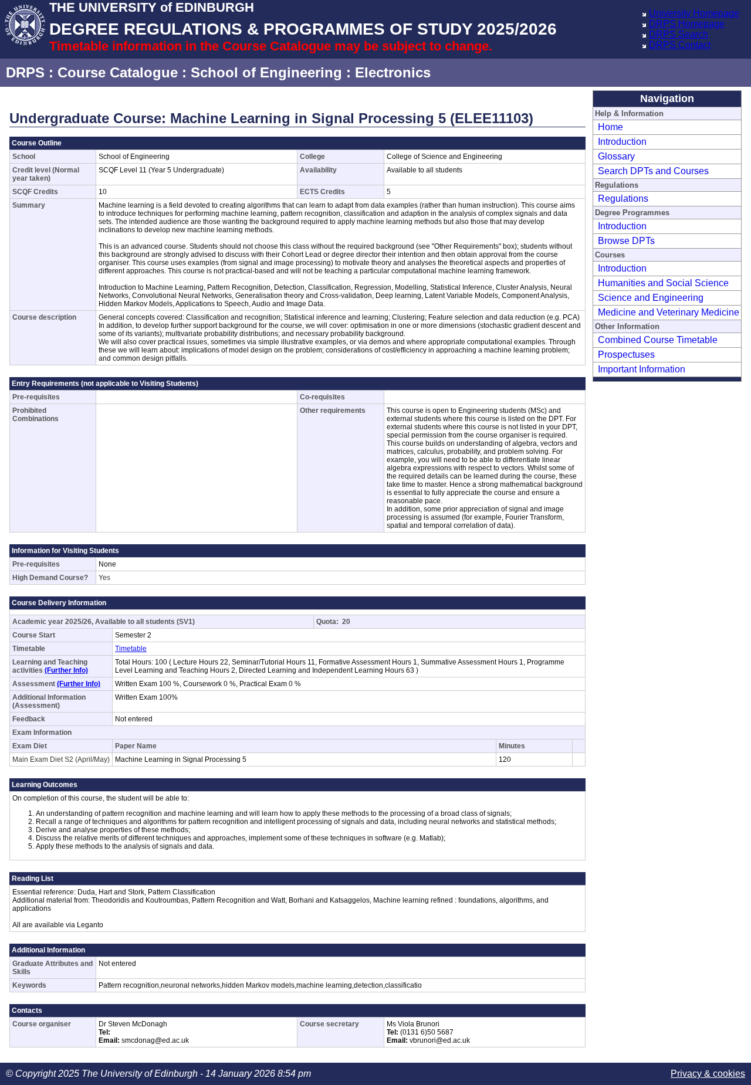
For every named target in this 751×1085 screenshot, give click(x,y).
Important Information (641, 369)
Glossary (616, 156)
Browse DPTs (626, 241)
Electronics (393, 72)
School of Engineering (266, 72)
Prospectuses (626, 355)
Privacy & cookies (708, 1074)
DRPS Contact (680, 45)
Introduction (622, 142)
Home (610, 127)
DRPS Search (678, 34)
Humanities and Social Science (663, 283)
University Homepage (694, 13)
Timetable (131, 649)
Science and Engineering (650, 298)
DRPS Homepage (687, 24)
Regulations (623, 199)
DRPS (25, 72)
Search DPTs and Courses (653, 171)
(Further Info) (66, 670)
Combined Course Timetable (658, 340)
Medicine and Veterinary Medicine (668, 312)
